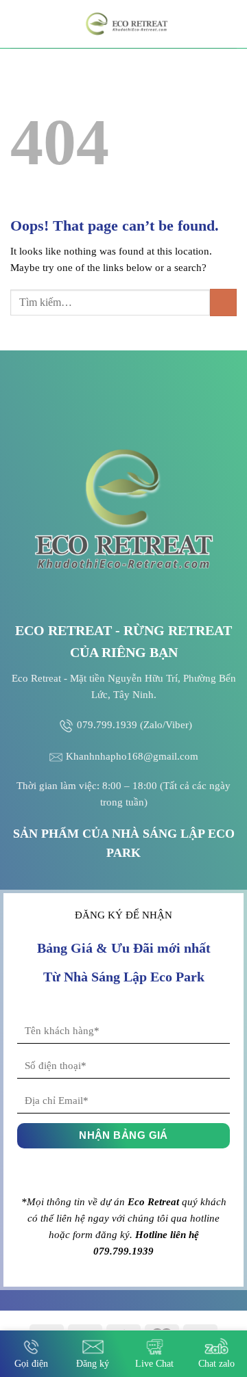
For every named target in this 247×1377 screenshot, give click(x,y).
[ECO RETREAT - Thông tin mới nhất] (128, 24)
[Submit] (223, 302)
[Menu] (18, 23)
